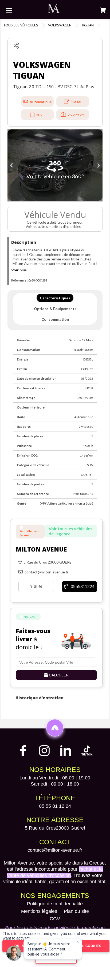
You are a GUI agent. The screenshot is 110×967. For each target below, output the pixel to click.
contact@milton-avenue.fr (55, 850)
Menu (9, 10)
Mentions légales (39, 911)
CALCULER (58, 675)
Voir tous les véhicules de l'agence (70, 531)
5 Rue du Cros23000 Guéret (55, 828)
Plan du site (76, 911)
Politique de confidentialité (55, 903)
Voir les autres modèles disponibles (53, 226)
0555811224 (82, 586)
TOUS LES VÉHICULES (20, 25)
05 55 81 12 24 (55, 806)
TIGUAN (87, 25)
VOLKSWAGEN (60, 25)
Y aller (36, 586)
